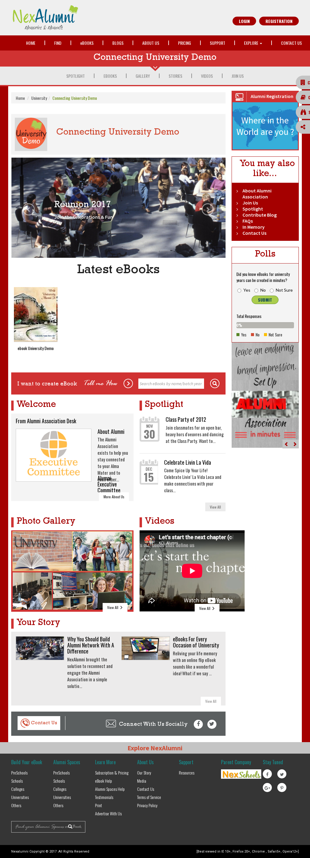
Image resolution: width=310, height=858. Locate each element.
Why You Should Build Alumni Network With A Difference (90, 645)
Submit (265, 299)
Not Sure (284, 290)
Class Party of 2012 (186, 419)
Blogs (118, 43)
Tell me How (100, 383)
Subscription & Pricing (111, 772)
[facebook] (198, 724)
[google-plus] (267, 787)
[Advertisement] (271, 498)
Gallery (143, 76)
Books (87, 43)
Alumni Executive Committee (108, 484)
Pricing (184, 43)
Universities (20, 797)
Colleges (17, 789)
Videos (207, 76)
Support (217, 43)
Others (16, 805)
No (263, 290)
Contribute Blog (259, 215)
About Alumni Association (257, 194)
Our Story (144, 772)
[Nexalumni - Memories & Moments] (81, 18)
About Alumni (110, 431)
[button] (27, 208)
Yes (246, 290)
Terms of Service (149, 797)
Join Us (238, 76)
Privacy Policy (147, 805)
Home (30, 43)
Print (98, 805)
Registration (278, 21)
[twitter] (211, 724)
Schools (17, 781)
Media (141, 781)
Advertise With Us (108, 813)
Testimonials (104, 797)
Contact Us (291, 43)
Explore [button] (251, 43)
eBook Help (103, 781)
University (39, 98)
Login (244, 21)
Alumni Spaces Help (110, 789)
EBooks (110, 76)
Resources (186, 772)
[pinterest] (281, 787)
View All (215, 506)
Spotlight (75, 76)
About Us (150, 43)
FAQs (247, 221)
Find (57, 43)
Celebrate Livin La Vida (187, 462)
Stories (175, 76)
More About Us (114, 496)
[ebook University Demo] (35, 314)
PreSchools (19, 772)
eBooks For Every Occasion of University (196, 642)
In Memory (253, 227)
